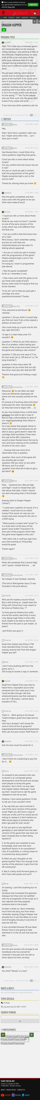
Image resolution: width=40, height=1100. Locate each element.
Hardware (33, 17)
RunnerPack (16, 306)
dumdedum (7, 193)
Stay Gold (7, 42)
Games (18, 17)
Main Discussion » (18, 22)
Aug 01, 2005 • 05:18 (31, 771)
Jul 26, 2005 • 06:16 (31, 711)
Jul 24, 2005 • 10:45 (31, 662)
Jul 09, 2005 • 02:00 (31, 124)
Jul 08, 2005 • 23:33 (31, 42)
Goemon (14, 945)
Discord (18, 1095)
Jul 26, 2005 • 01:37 (31, 681)
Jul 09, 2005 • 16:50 (31, 212)
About (3, 1090)
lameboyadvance (17, 387)
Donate (27, 1095)
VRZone (14, 124)
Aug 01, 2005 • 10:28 (31, 884)
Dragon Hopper (11, 25)
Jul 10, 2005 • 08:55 (31, 387)
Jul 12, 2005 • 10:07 (31, 575)
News (5, 17)
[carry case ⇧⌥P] (35, 21)
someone (6, 414)
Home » (5, 22)
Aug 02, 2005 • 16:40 (31, 967)
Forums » (10, 22)
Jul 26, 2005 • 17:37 (31, 741)
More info (11, 7)
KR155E (14, 148)
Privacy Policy (11, 1090)
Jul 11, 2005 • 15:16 (31, 558)
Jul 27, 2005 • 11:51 (31, 755)
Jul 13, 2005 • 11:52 (31, 596)
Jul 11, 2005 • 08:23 (31, 481)
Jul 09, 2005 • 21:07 (31, 306)
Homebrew (24, 17)
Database (11, 17)
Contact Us (21, 1090)
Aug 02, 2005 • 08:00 (31, 945)
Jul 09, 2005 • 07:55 (31, 148)
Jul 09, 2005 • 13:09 (31, 193)
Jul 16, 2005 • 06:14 (31, 640)
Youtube (8, 1095)
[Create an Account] (4, 29)
